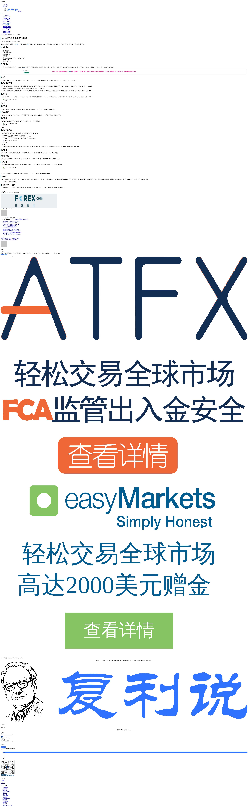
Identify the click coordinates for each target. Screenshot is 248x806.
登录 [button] (2, 2)
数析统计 (20, 658)
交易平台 (5, 793)
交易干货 (7, 16)
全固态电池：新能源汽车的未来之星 (11, 221)
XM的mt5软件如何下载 (8, 233)
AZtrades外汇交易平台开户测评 (10, 225)
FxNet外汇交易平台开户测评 (22, 219)
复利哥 (8, 217)
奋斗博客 (5, 6)
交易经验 (7, 27)
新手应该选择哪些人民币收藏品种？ (11, 229)
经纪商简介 (5, 789)
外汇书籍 (7, 29)
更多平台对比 (4, 254)
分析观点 (7, 32)
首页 (2, 34)
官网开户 (26, 72)
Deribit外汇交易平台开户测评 (9, 227)
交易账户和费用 (6, 798)
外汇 (28, 44)
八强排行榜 (5, 4)
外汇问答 (7, 21)
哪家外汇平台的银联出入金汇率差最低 (12, 230)
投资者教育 (5, 795)
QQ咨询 (2, 780)
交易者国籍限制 (6, 791)
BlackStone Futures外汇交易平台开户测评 (12, 232)
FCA (70, 71)
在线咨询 (3, 783)
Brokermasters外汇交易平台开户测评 (11, 224)
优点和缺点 (5, 787)
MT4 (17, 44)
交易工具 (5, 794)
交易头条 (7, 19)
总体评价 (5, 803)
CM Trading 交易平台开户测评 (10, 222)
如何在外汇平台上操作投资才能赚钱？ (12, 234)
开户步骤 (5, 802)
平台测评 (7, 24)
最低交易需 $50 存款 (7, 805)
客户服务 (5, 799)
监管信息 (5, 790)
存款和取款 (5, 801)
